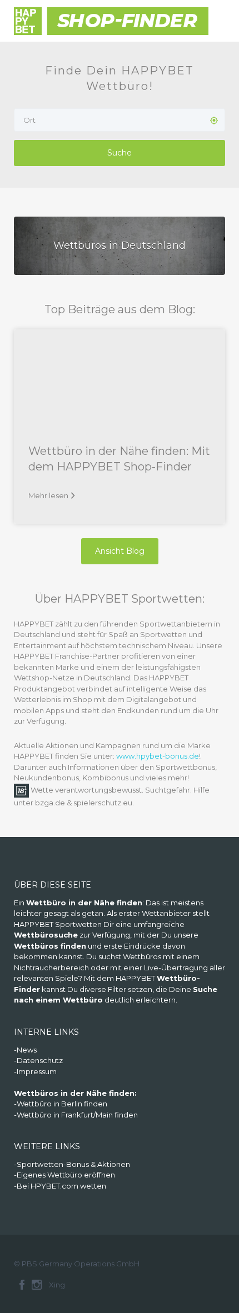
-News (25, 1049)
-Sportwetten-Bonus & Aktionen (72, 1164)
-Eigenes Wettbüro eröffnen (64, 1174)
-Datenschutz (38, 1060)
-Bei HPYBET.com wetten (60, 1185)
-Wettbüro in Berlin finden (60, 1103)
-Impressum (35, 1071)
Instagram (37, 1284)
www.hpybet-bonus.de (157, 755)
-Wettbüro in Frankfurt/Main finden (76, 1114)
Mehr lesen (48, 495)
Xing (57, 1284)
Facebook (21, 1284)
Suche (119, 153)
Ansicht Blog (120, 551)
